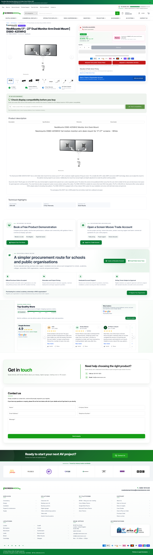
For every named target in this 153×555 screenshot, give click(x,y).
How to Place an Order (123, 511)
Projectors (100, 18)
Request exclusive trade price (95, 62)
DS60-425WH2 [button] (13, 34)
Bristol (4, 536)
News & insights (121, 506)
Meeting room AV (45, 503)
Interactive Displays (50, 18)
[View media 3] (24, 81)
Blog (3, 7)
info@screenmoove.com (99, 377)
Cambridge (6, 538)
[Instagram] (12, 545)
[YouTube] (23, 545)
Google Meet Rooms (84, 506)
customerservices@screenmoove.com (136, 490)
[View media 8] (58, 81)
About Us (119, 500)
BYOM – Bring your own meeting (87, 500)
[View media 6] (44, 81)
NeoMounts (27, 34)
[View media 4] (31, 81)
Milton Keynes (41, 536)
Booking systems (45, 506)
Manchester (6, 530)
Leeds (4, 533)
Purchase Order (121, 513)
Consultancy (6, 500)
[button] (112, 52)
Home (7, 23)
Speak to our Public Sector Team (87, 73)
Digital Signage (11, 18)
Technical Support (25, 7)
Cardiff (39, 525)
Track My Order (34, 7)
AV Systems (129, 18)
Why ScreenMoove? (44, 7)
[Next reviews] (133, 336)
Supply (5, 511)
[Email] (4, 545)
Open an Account (15, 7)
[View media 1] (10, 81)
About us (8, 7)
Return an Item (121, 516)
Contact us (53, 7)
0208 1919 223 (17, 3)
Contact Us (143, 18)
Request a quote (131, 318)
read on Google (33, 332)
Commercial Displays (29, 18)
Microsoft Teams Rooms (85, 508)
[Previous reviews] (44, 336)
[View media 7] (51, 81)
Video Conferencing (70, 18)
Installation (6, 506)
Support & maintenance (9, 508)
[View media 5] (37, 81)
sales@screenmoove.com (80, 533)
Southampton (40, 530)
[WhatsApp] (19, 545)
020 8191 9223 (97, 373)
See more (50, 344)
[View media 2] (17, 81)
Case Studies (120, 508)
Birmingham (6, 528)
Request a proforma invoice (128, 62)
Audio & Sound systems (47, 516)
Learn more (123, 37)
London (5, 525)
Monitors (87, 18)
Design (5, 503)
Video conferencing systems (48, 511)
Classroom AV (45, 500)
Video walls (44, 513)
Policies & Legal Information (140, 552)
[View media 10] (71, 81)
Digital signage (45, 508)
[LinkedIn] (15, 545)
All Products (14, 23)
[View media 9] (65, 81)
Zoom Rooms (82, 511)
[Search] (117, 13)
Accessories (115, 18)
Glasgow (39, 538)
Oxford (39, 528)
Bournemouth (40, 533)
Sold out (118, 47)
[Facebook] (8, 545)
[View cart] (148, 13)
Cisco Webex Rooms (84, 503)
